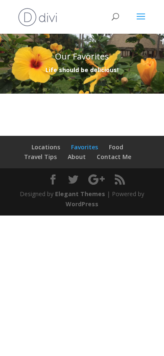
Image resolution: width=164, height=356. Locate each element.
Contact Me (114, 157)
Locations (46, 147)
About (77, 157)
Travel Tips (40, 157)
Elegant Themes (80, 194)
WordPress (82, 204)
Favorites (84, 147)
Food (116, 147)
